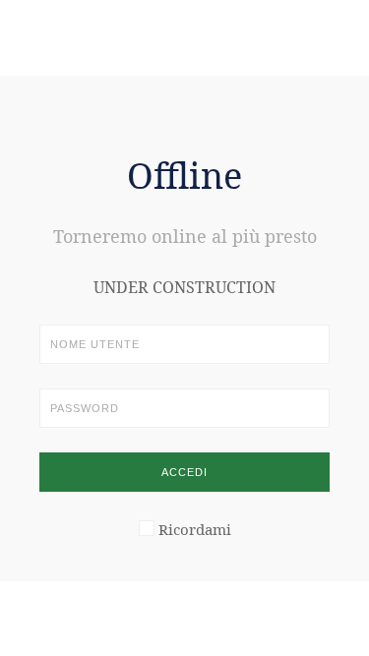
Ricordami (194, 529)
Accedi (184, 472)
